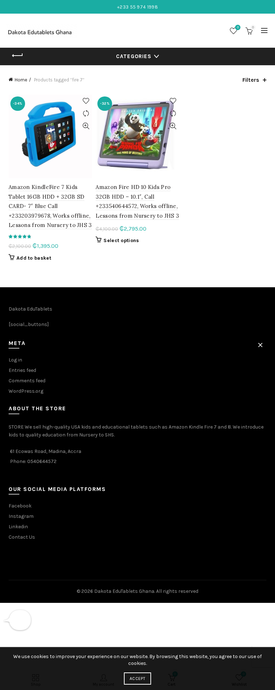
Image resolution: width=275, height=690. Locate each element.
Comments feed (27, 381)
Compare (85, 113)
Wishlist (238, 27)
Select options (121, 240)
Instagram (21, 516)
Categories (133, 56)
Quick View (85, 126)
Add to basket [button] (33, 258)
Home (21, 79)
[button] (260, 345)
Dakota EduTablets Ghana (124, 591)
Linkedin (18, 527)
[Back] (17, 55)
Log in (15, 360)
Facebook (20, 506)
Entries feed (22, 370)
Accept (137, 678)
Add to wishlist (85, 101)
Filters (250, 79)
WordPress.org (26, 391)
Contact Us (22, 537)
